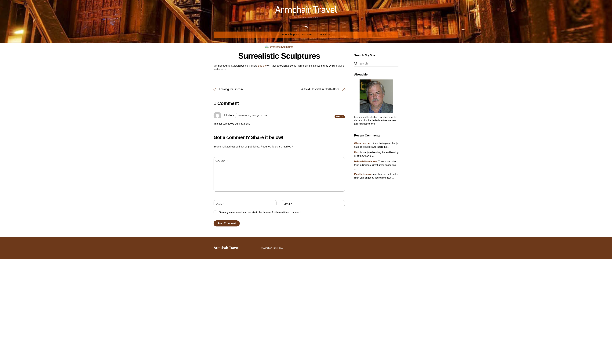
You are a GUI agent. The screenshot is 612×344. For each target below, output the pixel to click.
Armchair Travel (270, 248)
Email (288, 204)
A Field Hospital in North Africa (320, 89)
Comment (221, 161)
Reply (339, 116)
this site (262, 65)
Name (219, 204)
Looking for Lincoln (231, 89)
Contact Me (323, 34)
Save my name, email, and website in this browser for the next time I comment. (260, 212)
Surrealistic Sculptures (279, 55)
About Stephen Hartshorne (297, 34)
